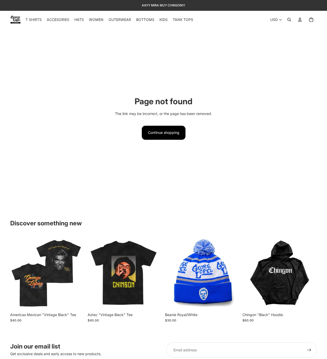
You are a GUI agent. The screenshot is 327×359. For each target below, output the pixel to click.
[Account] (300, 19)
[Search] (289, 19)
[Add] (231, 302)
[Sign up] (309, 350)
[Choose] (76, 302)
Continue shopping (163, 132)
